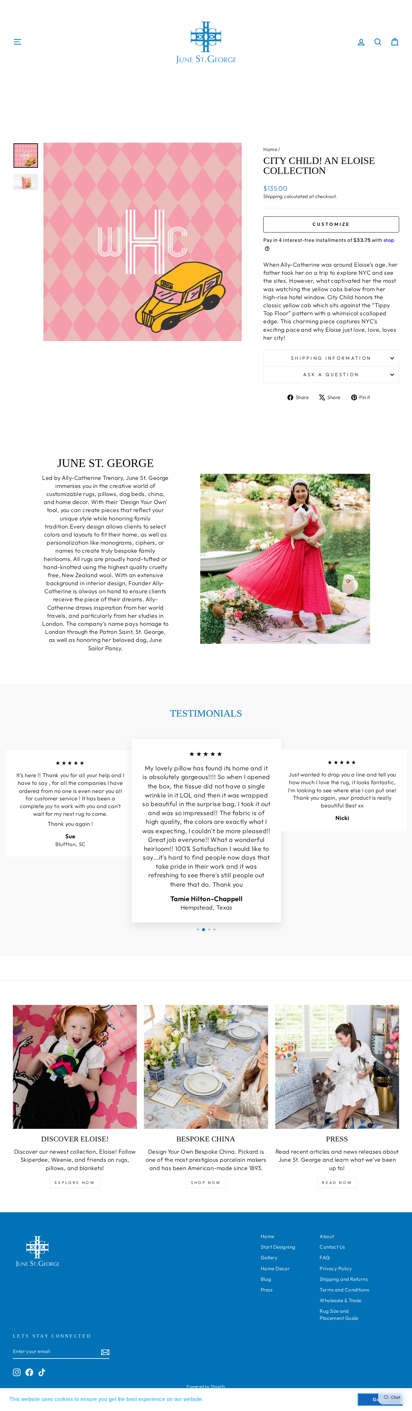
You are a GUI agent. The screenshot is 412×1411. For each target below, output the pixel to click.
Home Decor (275, 1268)
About (327, 1236)
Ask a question (331, 374)
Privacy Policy (336, 1268)
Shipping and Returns (344, 1279)
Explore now (75, 1182)
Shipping (273, 196)
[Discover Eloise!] (75, 1067)
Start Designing (278, 1247)
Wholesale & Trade (341, 1300)
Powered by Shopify (206, 1386)
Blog (266, 1279)
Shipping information (331, 358)
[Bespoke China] (206, 1067)
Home (270, 149)
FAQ (325, 1257)
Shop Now (206, 1182)
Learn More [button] (220, 1399)
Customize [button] (331, 224)
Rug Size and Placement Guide (339, 1314)
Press (266, 1290)
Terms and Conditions (344, 1290)
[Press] (337, 1067)
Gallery (269, 1257)
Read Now (337, 1182)
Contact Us (332, 1247)
